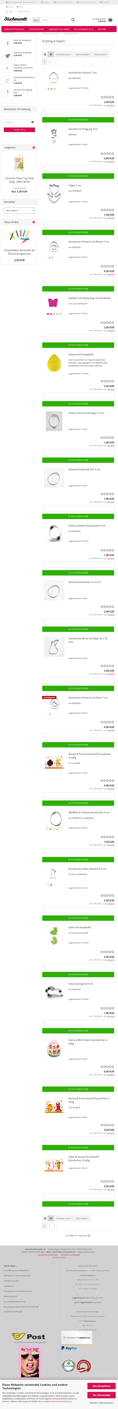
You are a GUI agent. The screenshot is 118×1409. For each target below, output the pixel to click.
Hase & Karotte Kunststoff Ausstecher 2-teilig (84, 1158)
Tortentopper (36, 29)
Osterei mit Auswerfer (81, 354)
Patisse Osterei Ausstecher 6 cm (87, 525)
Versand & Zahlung (87, 2)
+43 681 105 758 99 (89, 1289)
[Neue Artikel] (34, 222)
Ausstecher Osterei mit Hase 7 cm (88, 697)
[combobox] (63, 54)
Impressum (9, 1286)
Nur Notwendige (101, 1395)
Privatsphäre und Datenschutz (17, 1291)
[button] (45, 54)
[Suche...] (73, 20)
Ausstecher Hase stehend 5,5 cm (87, 868)
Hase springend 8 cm (81, 983)
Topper (46, 2)
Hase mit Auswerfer (80, 927)
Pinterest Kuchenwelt (70, 1254)
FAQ (21, 7)
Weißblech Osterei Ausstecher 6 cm (89, 812)
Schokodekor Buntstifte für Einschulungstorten (19, 252)
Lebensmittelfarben (59, 29)
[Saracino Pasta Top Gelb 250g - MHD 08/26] (19, 163)
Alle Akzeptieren (101, 1386)
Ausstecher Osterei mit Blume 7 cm (89, 241)
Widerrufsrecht (10, 1296)
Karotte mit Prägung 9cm (83, 129)
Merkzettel (25, 11)
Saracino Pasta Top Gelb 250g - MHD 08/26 (19, 180)
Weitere (102, 29)
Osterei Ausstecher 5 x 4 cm (85, 582)
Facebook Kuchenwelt (48, 1254)
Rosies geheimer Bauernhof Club (22, 2)
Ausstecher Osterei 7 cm (83, 72)
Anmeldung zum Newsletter (16, 1270)
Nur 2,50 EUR (19, 190)
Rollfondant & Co (84, 29)
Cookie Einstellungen (13, 1311)
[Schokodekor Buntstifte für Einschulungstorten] (19, 236)
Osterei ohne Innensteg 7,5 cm (86, 413)
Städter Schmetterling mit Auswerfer (90, 298)
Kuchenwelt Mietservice (14, 1301)
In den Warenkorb (78, 119)
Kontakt (105, 2)
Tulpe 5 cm (75, 185)
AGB (10, 7)
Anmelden (19, 129)
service (82, 1321)
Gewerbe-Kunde (11, 1280)
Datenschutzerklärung (61, 1401)
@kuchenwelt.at (90, 1321)
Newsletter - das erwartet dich (17, 1275)
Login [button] (10, 11)
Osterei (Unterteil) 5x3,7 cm (84, 469)
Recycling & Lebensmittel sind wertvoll (21, 1306)
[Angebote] (34, 147)
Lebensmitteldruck (64, 2)
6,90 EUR (19, 260)
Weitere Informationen (101, 1402)
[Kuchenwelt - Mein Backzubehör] (16, 20)
